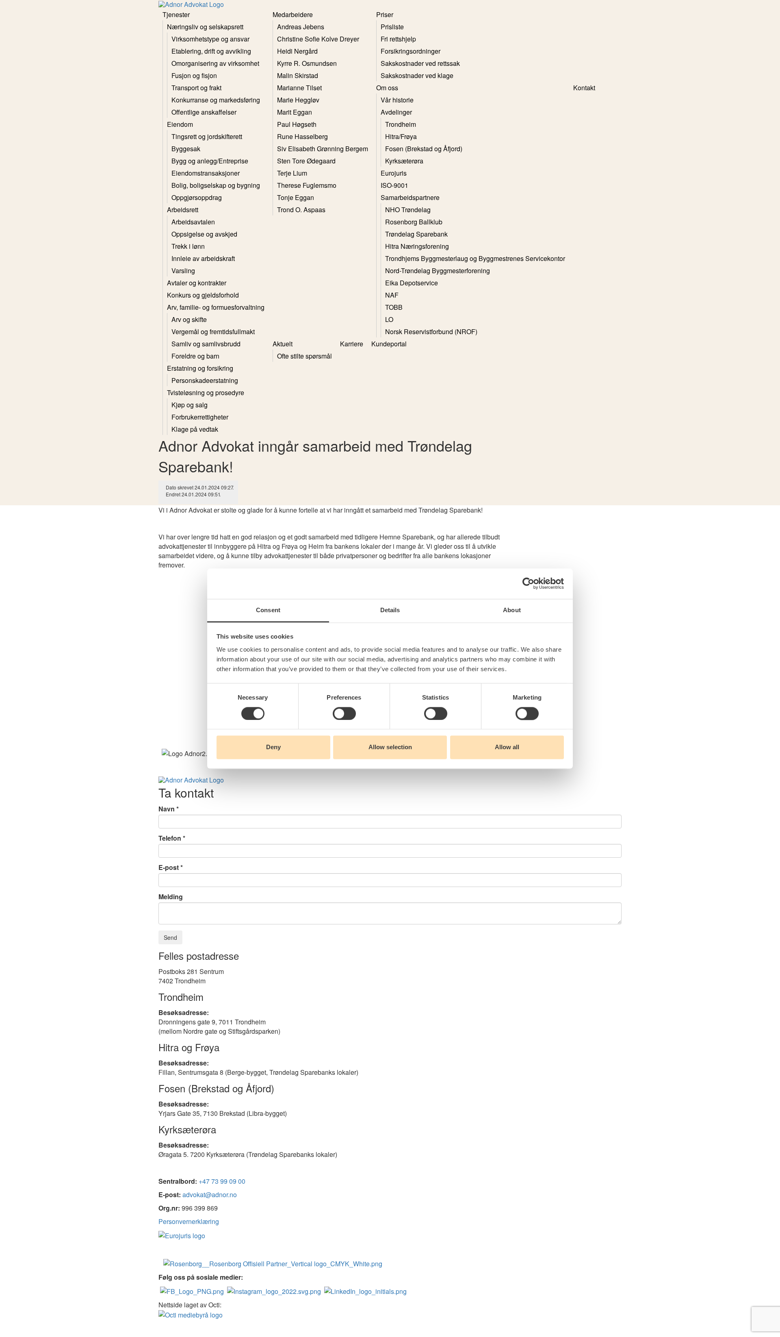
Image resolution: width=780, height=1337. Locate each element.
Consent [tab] (268, 610)
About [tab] (512, 610)
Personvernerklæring (188, 1221)
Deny (273, 747)
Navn (166, 809)
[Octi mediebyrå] (190, 1314)
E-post (168, 867)
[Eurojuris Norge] (181, 1234)
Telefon (169, 838)
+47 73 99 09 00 (222, 1181)
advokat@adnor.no (209, 1194)
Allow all (507, 747)
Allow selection (390, 747)
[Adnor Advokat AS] (192, 1290)
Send (170, 937)
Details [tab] (390, 610)
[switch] (344, 713)
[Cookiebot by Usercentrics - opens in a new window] (528, 583)
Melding (170, 896)
